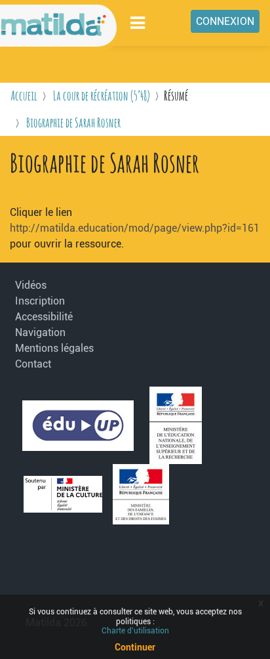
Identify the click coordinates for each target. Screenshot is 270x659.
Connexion (225, 21)
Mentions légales (51, 348)
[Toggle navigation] (138, 22)
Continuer (135, 647)
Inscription (40, 301)
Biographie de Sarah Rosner (73, 122)
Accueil (23, 95)
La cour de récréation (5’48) (101, 95)
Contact (33, 364)
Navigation (40, 332)
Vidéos (31, 285)
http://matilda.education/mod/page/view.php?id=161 (135, 228)
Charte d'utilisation (135, 630)
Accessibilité (44, 316)
